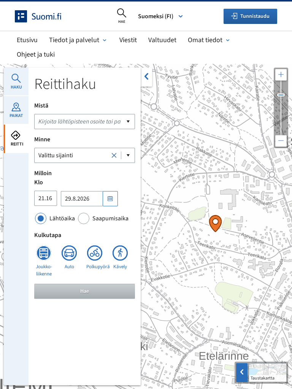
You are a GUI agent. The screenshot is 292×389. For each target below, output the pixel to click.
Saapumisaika (110, 218)
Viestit (128, 40)
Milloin (43, 173)
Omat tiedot (205, 40)
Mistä (41, 105)
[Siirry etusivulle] (45, 16)
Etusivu (27, 40)
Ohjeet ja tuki (36, 54)
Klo (38, 182)
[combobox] (84, 121)
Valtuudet (162, 40)
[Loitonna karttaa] (281, 141)
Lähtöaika (62, 218)
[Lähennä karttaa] (281, 75)
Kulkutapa (47, 235)
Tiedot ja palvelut (74, 40)
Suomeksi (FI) (155, 16)
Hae (84, 291)
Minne (42, 139)
